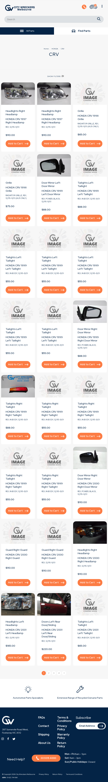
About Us (44, 743)
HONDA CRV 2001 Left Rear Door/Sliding (52, 633)
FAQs (41, 717)
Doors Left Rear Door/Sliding (51, 623)
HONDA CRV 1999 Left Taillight (88, 192)
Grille (81, 111)
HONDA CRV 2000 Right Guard (16, 556)
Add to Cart (15, 143)
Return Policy (61, 744)
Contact (43, 726)
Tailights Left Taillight (85, 184)
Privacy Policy (62, 727)
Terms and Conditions (74, 774)
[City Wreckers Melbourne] (20, 7)
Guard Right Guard (16, 549)
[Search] (98, 19)
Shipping (43, 734)
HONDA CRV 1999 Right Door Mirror (88, 339)
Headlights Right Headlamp (15, 112)
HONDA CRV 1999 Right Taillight (16, 413)
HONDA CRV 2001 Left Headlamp (16, 631)
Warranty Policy (63, 736)
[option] (28, 693)
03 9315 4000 (48, 758)
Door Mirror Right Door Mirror (87, 330)
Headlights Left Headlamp (15, 623)
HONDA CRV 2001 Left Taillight (88, 631)
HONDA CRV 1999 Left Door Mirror (52, 192)
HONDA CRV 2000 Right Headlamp (88, 559)
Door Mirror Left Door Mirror (51, 184)
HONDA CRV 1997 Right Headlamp (16, 120)
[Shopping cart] (102, 8)
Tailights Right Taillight (14, 405)
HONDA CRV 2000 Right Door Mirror (88, 485)
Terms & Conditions (64, 719)
